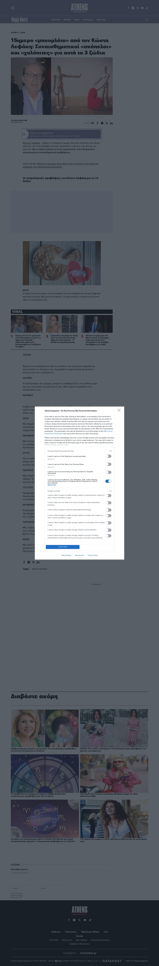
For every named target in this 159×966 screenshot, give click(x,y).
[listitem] (79, 451)
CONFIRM (62, 547)
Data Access (79, 555)
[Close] (120, 411)
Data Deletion (66, 555)
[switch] (108, 456)
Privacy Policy (93, 555)
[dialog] (79, 483)
